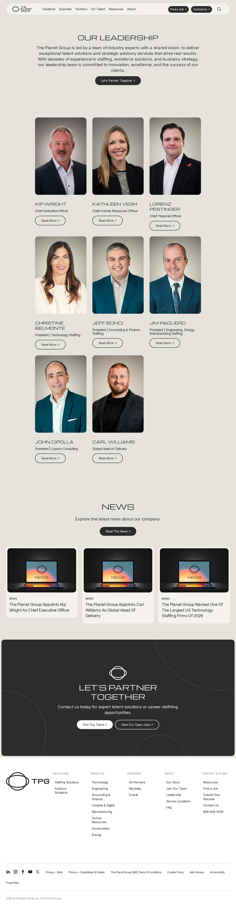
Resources (210, 782)
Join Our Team (176, 788)
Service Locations (178, 801)
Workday (135, 788)
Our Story (173, 782)
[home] (22, 9)
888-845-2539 (213, 812)
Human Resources (99, 820)
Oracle (133, 795)
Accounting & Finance (101, 797)
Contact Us (210, 805)
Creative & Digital (103, 805)
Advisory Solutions (61, 790)
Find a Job (210, 788)
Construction (101, 828)
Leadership (173, 795)
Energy (97, 835)
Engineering (100, 788)
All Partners (137, 782)
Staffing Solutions (67, 782)
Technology (100, 782)
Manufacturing (102, 812)
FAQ (169, 807)
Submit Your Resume (211, 797)
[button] (49, 9)
